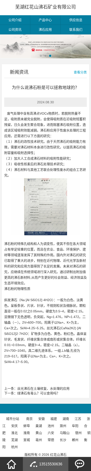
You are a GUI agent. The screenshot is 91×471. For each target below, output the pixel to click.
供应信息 (75, 20)
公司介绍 (14, 20)
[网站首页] (11, 464)
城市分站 (12, 419)
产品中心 (45, 20)
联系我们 (75, 29)
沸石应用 (45, 29)
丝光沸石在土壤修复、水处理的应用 (43, 388)
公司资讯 (14, 29)
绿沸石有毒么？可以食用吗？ (38, 393)
